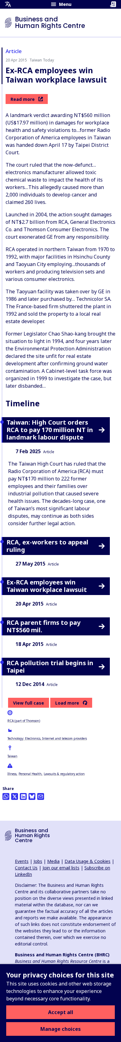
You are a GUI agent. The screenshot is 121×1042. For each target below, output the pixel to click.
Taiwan (12, 756)
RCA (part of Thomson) (23, 721)
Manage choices (60, 1029)
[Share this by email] (40, 796)
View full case (28, 703)
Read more (23, 99)
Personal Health (30, 774)
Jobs (38, 861)
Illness (11, 774)
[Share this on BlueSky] (32, 796)
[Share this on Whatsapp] (5, 796)
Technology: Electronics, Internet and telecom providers (47, 738)
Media (53, 861)
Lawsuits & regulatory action (64, 774)
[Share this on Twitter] (14, 796)
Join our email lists (61, 868)
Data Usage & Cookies (87, 861)
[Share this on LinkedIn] (23, 796)
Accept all (60, 1012)
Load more (67, 703)
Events (22, 861)
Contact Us (26, 868)
